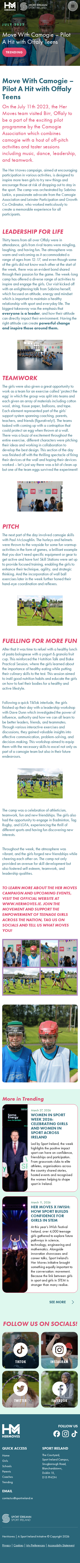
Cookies (18, 1545)
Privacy (6, 1545)
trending (14, 52)
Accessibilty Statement (61, 1545)
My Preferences (35, 1545)
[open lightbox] (12, 953)
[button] (73, 6)
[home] (25, 6)
